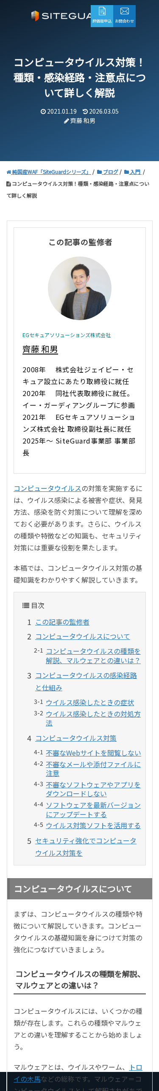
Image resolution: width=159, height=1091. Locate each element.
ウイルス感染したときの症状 (90, 702)
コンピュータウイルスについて (82, 636)
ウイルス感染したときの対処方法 (93, 718)
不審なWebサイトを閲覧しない (93, 753)
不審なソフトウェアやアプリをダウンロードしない (93, 789)
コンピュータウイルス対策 (76, 738)
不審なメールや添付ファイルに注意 (93, 768)
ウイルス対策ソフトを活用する (93, 825)
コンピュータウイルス (47, 488)
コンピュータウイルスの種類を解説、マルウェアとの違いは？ (93, 655)
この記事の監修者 (62, 622)
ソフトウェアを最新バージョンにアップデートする (93, 809)
